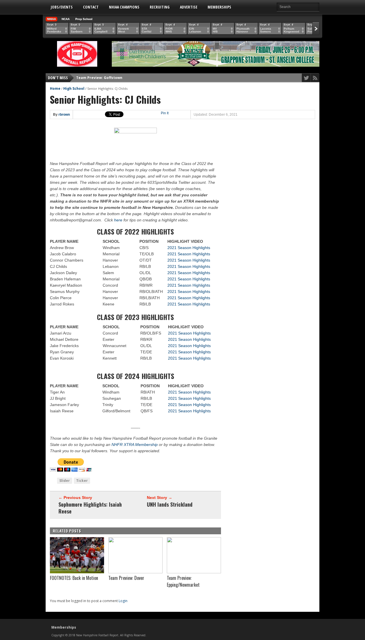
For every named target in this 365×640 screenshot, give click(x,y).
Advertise (188, 7)
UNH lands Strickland (169, 504)
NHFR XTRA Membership (134, 444)
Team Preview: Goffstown (99, 77)
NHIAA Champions (124, 7)
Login (123, 600)
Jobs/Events (62, 7)
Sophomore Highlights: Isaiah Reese (90, 508)
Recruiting (160, 7)
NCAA (66, 19)
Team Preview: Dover (126, 577)
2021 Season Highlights (188, 247)
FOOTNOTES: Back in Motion (74, 577)
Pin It (165, 113)
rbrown (64, 115)
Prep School (83, 19)
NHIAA (51, 19)
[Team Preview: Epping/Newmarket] (194, 572)
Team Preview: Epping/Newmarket (183, 581)
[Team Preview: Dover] (135, 572)
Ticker (82, 480)
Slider (64, 480)
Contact (91, 7)
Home (55, 88)
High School (73, 88)
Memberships (219, 7)
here (117, 220)
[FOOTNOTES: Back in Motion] (77, 572)
